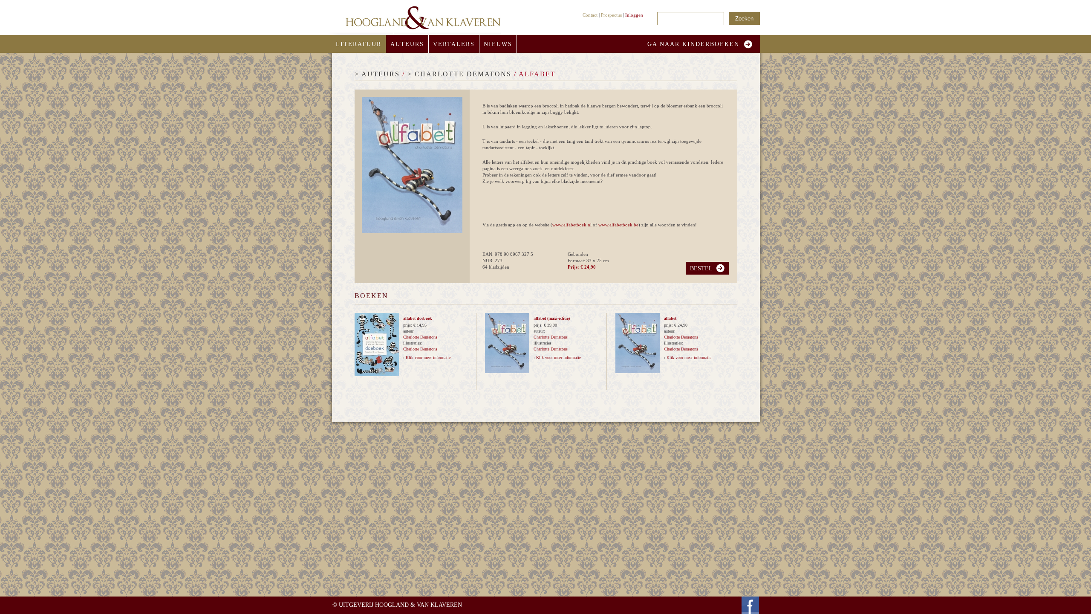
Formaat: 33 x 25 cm (588, 260)
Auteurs (407, 44)
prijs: (408, 325)
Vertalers (454, 44)
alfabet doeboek (417, 318)
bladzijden (499, 266)
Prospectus (611, 14)
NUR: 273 (492, 260)
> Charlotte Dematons (459, 74)
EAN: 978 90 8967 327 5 (507, 254)
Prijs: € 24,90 (582, 266)
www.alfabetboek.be (618, 224)
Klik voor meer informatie (428, 357)
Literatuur (358, 44)
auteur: (409, 331)
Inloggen (634, 14)
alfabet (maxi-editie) (552, 318)
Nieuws (498, 44)
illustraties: (412, 343)
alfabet (670, 318)
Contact (590, 14)
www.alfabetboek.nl (572, 224)
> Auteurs (377, 74)
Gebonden (578, 254)
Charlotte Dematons (420, 337)
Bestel (701, 268)
